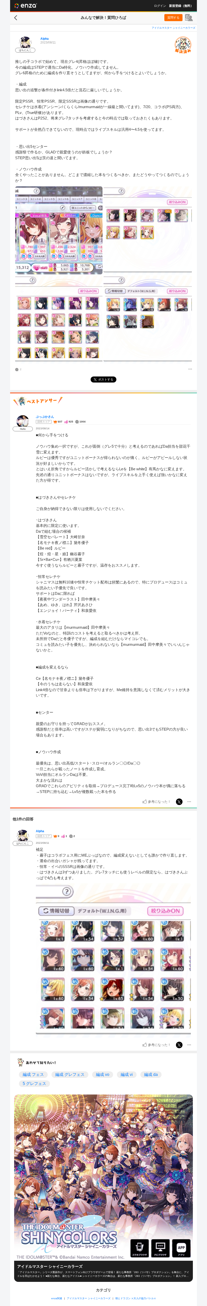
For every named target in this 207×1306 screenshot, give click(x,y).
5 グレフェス (34, 1083)
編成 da (151, 1074)
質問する (173, 17)
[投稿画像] (58, 230)
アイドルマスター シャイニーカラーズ (173, 27)
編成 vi (127, 1074)
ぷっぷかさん (45, 416)
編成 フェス (33, 1074)
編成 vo (102, 1074)
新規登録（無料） (181, 6)
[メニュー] (190, 369)
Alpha (44, 38)
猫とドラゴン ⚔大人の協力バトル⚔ (135, 1298)
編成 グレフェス (70, 1074)
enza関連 (56, 1298)
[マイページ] (189, 17)
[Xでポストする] (179, 801)
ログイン (160, 6)
